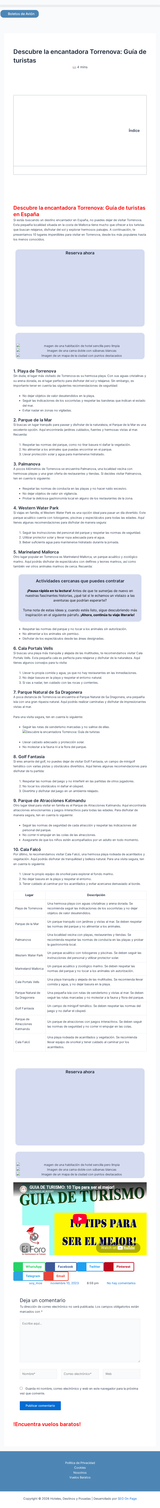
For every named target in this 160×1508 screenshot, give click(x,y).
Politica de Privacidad (80, 1463)
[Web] (121, 1375)
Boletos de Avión (21, 14)
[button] (80, 6)
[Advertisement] (73, 131)
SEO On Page (127, 1499)
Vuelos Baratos (80, 1477)
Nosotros (80, 1473)
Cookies (80, 1468)
